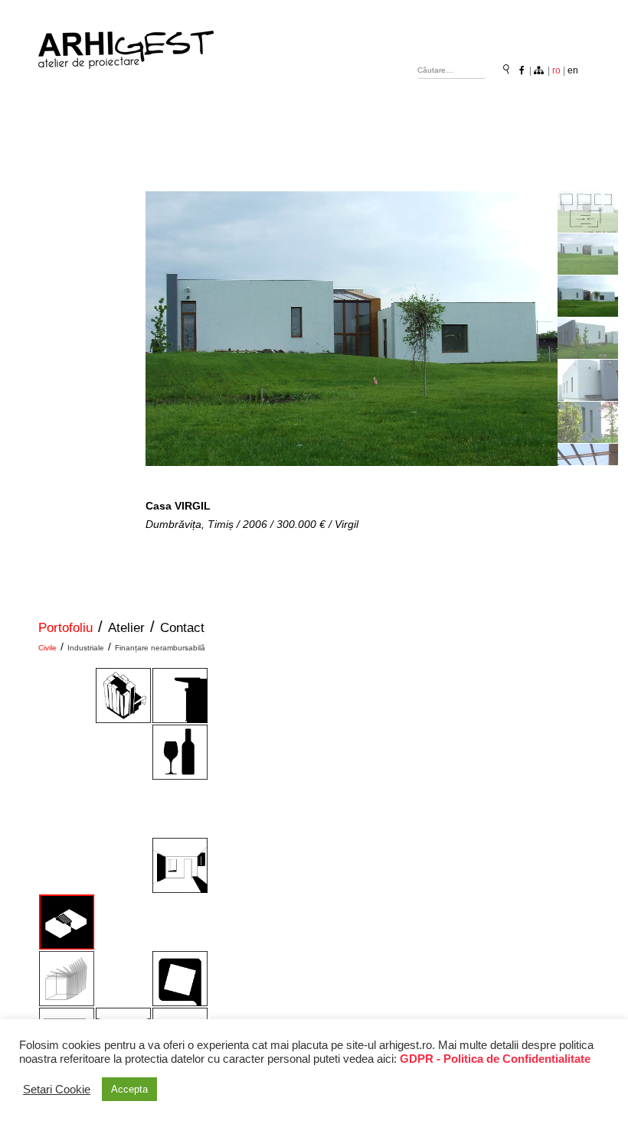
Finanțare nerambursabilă (160, 647)
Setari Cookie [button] (56, 1089)
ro (556, 70)
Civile (47, 647)
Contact (182, 628)
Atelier (126, 628)
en (572, 70)
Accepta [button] (129, 1089)
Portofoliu (65, 628)
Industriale (85, 647)
